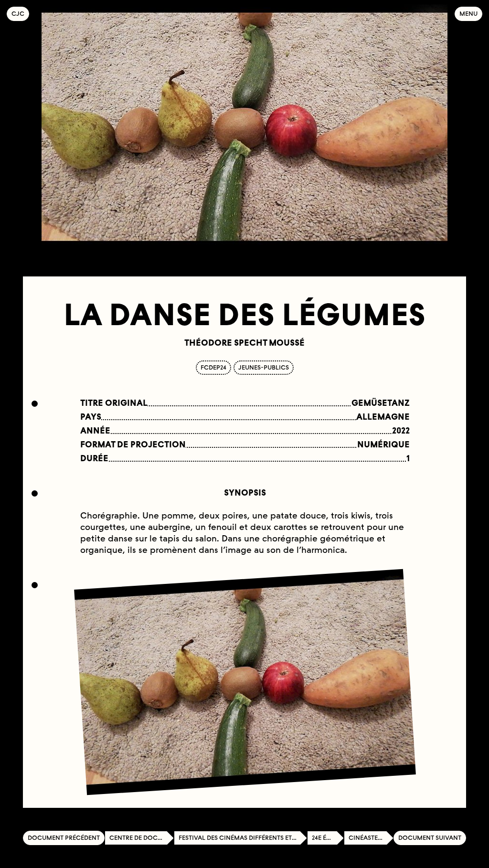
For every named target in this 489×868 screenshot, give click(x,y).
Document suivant (429, 837)
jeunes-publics (263, 367)
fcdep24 (213, 367)
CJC (20, 13)
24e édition (328, 837)
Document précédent (64, 837)
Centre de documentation (141, 837)
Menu (468, 13)
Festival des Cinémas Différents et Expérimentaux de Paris (243, 837)
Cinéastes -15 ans (371, 837)
